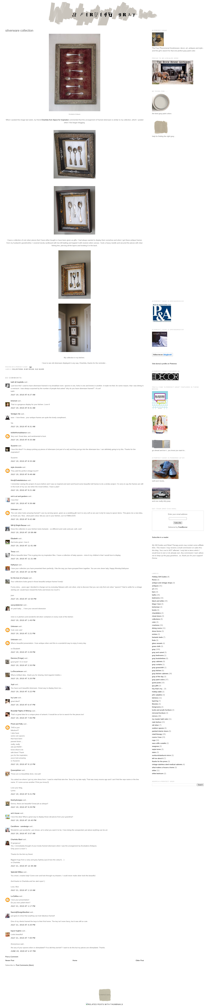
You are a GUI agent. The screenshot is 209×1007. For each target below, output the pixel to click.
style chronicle (16, 467)
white (154, 770)
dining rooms (157, 628)
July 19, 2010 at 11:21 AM (23, 559)
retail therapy (157, 734)
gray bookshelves (158, 658)
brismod (14, 401)
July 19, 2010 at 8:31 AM (23, 408)
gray (153, 649)
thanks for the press (159, 761)
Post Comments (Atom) (25, 965)
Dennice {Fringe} (17, 658)
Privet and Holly (17, 724)
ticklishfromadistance (19, 433)
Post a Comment (11, 957)
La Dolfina (15, 896)
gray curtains (157, 664)
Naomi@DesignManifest (20, 912)
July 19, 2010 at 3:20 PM (23, 678)
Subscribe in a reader (160, 537)
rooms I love (156, 737)
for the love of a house (19, 578)
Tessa (13, 552)
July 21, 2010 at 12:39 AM (24, 866)
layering (155, 701)
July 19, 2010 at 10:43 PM (24, 820)
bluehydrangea (16, 800)
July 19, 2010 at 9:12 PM (23, 764)
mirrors (154, 716)
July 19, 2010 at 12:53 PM (24, 599)
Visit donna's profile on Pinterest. (164, 364)
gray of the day (158, 677)
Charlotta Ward (16, 839)
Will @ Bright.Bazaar (18, 525)
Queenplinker (16, 770)
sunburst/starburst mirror (161, 755)
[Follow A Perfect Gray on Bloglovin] (162, 356)
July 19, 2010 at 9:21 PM (23, 794)
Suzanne (14, 446)
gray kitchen (156, 670)
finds (154, 640)
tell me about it (157, 758)
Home (75, 960)
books (154, 610)
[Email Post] (30, 367)
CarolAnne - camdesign (20, 826)
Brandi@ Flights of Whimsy (21, 711)
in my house (29, 369)
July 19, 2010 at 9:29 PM (23, 807)
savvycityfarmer (17, 605)
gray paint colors (158, 680)
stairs (154, 752)
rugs (153, 740)
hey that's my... (158, 689)
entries (154, 634)
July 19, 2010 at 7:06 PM (23, 718)
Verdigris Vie (15, 414)
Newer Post (9, 960)
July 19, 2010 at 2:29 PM (23, 652)
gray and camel (158, 652)
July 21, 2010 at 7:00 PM (23, 938)
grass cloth (156, 646)
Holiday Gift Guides (159, 577)
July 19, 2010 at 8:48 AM (23, 474)
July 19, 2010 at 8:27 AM (23, 395)
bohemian (156, 607)
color (154, 622)
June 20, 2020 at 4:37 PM (23, 951)
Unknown (14, 509)
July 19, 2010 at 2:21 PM (23, 633)
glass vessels (157, 643)
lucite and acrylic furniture (162, 710)
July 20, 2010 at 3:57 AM (23, 833)
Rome (154, 580)
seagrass (155, 746)
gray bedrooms (158, 655)
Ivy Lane (14, 698)
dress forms (156, 631)
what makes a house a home (163, 767)
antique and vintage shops (162, 583)
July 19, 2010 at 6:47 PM (23, 705)
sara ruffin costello (159, 743)
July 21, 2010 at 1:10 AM (23, 890)
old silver (39, 369)
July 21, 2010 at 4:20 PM (23, 925)
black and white (158, 601)
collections (17, 369)
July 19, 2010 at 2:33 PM (23, 665)
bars (153, 592)
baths (154, 595)
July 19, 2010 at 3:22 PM (23, 692)
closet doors (156, 616)
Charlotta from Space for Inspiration (55, 120)
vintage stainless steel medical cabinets (167, 764)
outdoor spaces (158, 728)
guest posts (156, 683)
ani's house (15, 813)
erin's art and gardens (19, 496)
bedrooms (156, 598)
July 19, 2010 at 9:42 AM (23, 519)
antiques (155, 586)
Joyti (12, 684)
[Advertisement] (161, 179)
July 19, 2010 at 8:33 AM (23, 440)
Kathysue (14, 565)
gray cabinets (157, 661)
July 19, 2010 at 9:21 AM (23, 490)
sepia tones (156, 749)
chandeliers (156, 613)
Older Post (140, 960)
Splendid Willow (17, 872)
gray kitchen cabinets (160, 673)
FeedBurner (182, 527)
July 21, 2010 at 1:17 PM (23, 906)
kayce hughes (16, 931)
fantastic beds (157, 637)
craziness (155, 625)
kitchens (155, 698)
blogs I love (156, 604)
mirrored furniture (158, 713)
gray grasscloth (158, 667)
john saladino (157, 695)
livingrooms (156, 707)
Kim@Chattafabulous (19, 480)
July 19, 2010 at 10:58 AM (24, 532)
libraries (155, 704)
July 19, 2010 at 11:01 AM (23, 546)
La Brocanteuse (17, 671)
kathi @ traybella (17, 382)
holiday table (157, 692)
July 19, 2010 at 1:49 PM (23, 620)
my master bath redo (160, 719)
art (153, 589)
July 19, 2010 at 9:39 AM (23, 503)
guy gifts (155, 686)
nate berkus (156, 722)
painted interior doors (160, 731)
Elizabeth (14, 538)
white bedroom (157, 773)
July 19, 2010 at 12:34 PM (24, 572)
